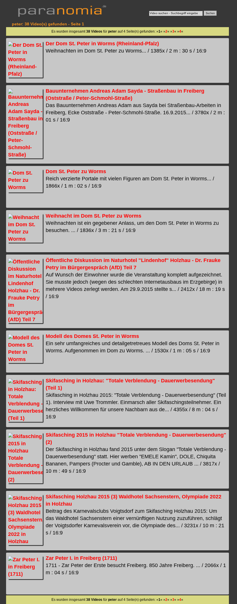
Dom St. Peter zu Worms (76, 171)
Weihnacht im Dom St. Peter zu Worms (93, 216)
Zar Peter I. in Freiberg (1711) (81, 558)
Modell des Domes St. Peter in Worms (92, 336)
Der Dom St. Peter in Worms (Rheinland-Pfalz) (102, 43)
